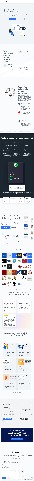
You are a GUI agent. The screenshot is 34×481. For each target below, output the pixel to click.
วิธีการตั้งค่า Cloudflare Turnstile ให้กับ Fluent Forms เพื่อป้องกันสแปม (23, 374)
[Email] (22, 471)
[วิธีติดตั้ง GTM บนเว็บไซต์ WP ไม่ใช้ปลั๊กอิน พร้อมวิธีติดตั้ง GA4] (24, 381)
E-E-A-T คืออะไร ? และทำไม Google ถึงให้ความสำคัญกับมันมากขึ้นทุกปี (9, 358)
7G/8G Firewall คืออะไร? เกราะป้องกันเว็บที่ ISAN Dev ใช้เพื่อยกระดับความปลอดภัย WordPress (9, 390)
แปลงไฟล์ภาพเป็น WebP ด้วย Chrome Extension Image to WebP (9, 374)
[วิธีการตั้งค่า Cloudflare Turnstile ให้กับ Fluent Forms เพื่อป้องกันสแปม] (24, 365)
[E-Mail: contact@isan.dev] (2, 467)
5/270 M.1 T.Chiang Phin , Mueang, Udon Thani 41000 (11, 462)
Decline (8, 477)
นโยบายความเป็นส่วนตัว (20, 479)
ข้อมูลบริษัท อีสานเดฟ (26, 479)
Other (5, 370)
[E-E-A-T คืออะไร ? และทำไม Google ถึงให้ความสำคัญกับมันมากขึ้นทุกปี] (10, 350)
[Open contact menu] (30, 478)
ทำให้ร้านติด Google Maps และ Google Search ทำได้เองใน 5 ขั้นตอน (24, 358)
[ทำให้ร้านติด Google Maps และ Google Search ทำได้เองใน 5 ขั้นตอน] (24, 350)
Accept (4, 477)
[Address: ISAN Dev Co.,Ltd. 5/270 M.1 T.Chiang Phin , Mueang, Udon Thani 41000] (2, 462)
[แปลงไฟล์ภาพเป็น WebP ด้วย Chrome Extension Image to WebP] (10, 365)
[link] (9, 95)
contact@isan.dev (6, 467)
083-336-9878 (6, 465)
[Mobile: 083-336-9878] (2, 464)
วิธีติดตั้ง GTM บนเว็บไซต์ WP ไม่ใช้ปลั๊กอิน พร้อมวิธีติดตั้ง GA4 (24, 389)
